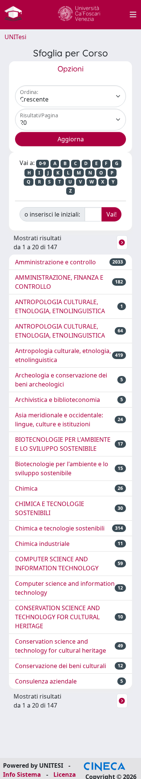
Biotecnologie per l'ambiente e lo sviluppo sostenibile (61, 468)
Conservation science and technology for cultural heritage (60, 646)
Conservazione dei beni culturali (60, 666)
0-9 (42, 163)
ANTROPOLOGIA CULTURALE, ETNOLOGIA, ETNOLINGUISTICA (60, 306)
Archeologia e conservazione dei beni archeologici (61, 379)
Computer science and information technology (65, 588)
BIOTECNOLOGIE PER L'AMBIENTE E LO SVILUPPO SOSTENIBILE (63, 444)
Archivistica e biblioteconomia (57, 400)
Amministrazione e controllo (55, 262)
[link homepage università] (79, 15)
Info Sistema (22, 774)
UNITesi (15, 37)
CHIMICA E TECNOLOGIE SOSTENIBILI (49, 508)
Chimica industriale (42, 544)
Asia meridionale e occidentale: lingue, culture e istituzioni (59, 419)
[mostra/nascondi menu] (133, 14)
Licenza (64, 774)
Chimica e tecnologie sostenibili (60, 528)
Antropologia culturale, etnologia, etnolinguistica (63, 355)
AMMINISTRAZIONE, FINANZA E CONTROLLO (59, 282)
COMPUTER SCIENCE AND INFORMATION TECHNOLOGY (57, 563)
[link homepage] (16, 15)
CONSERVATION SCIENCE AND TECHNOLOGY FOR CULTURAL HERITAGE (57, 617)
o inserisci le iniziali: (52, 214)
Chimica (26, 488)
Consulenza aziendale (46, 681)
